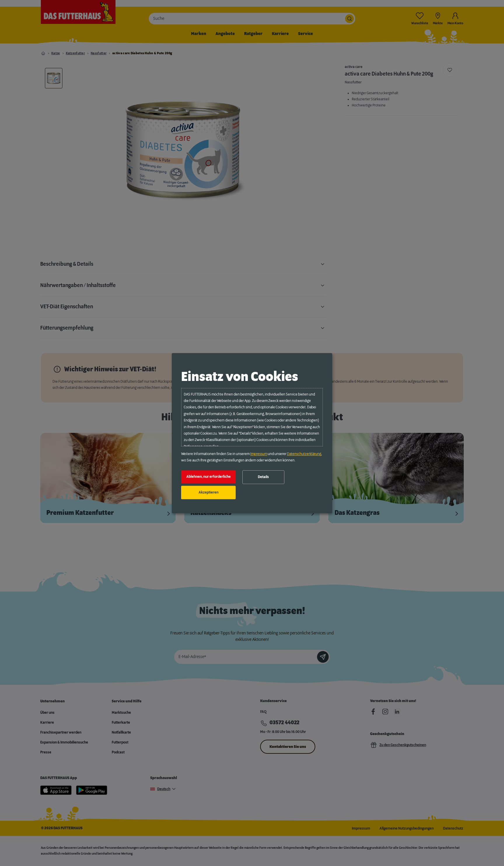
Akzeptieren (208, 492)
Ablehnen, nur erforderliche (208, 477)
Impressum (258, 454)
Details (263, 477)
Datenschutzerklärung (304, 454)
